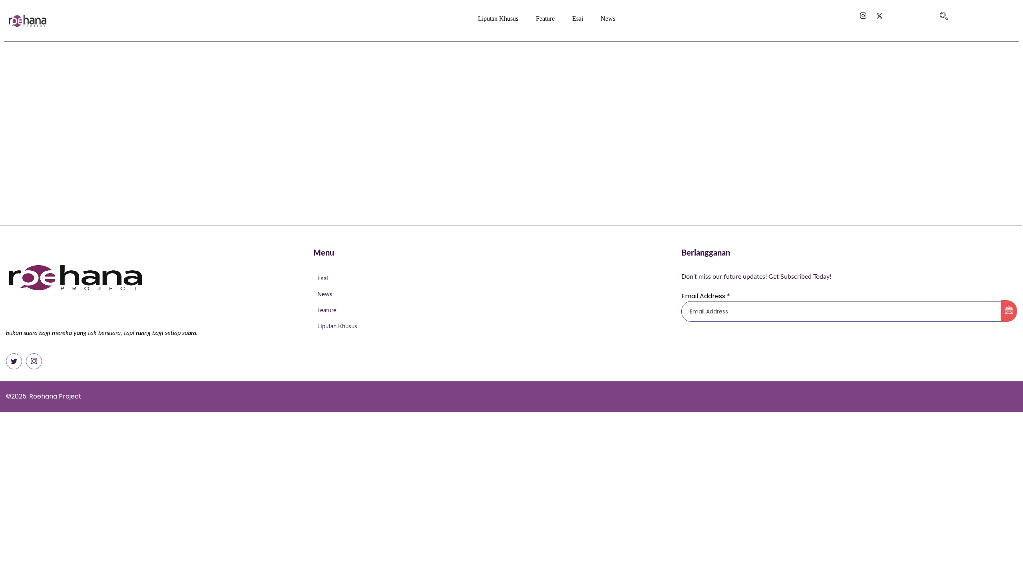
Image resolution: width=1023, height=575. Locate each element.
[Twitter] (14, 361)
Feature (545, 18)
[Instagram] (34, 361)
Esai (577, 18)
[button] (944, 13)
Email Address (705, 296)
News (608, 18)
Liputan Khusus (498, 18)
